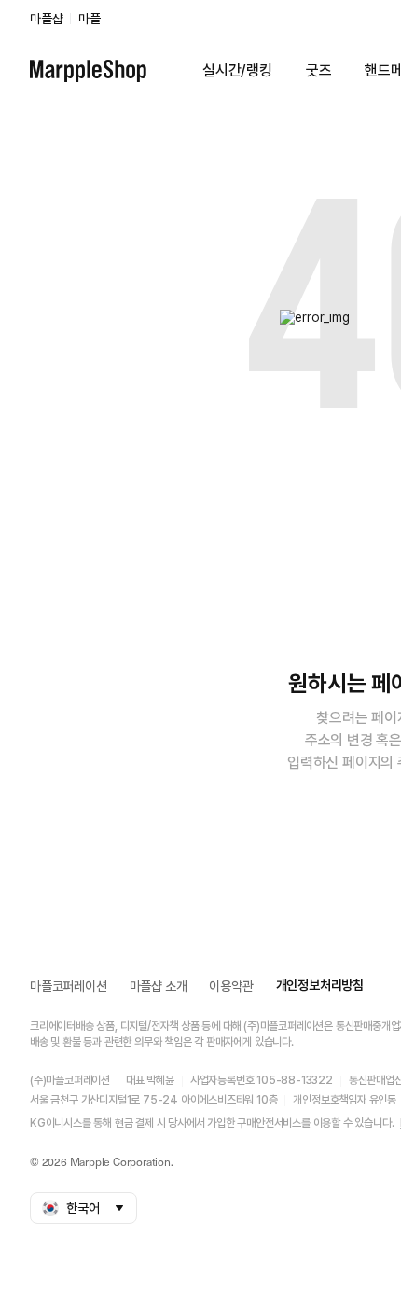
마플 (89, 18)
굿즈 (319, 70)
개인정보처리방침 (320, 985)
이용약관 (231, 986)
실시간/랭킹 (237, 70)
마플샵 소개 (158, 986)
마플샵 (46, 18)
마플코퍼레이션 (68, 986)
